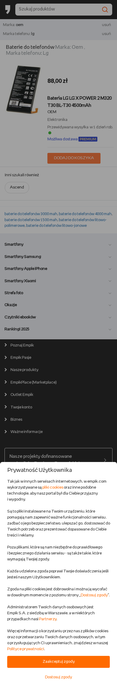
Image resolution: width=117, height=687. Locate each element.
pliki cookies (52, 488)
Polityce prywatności (25, 649)
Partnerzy (47, 619)
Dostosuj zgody (94, 595)
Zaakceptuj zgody (59, 662)
